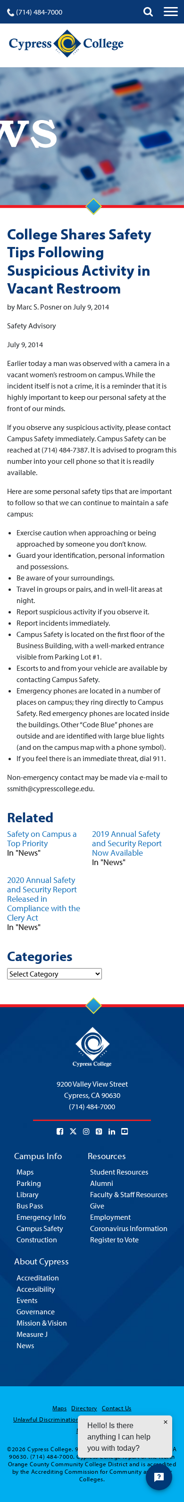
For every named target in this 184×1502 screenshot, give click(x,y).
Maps (25, 1171)
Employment (110, 1217)
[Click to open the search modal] (148, 12)
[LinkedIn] (112, 1131)
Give (97, 1205)
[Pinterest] (99, 1131)
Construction (37, 1239)
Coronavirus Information (128, 1228)
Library (28, 1194)
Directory (84, 1408)
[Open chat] (159, 1477)
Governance (36, 1311)
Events (27, 1300)
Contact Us (117, 1408)
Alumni (101, 1183)
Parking (29, 1183)
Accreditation (38, 1277)
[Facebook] (60, 1131)
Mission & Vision (42, 1322)
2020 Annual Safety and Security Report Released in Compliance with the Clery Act (43, 898)
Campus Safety (40, 1228)
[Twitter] (73, 1131)
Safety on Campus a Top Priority (42, 838)
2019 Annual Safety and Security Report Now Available (127, 843)
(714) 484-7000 (39, 11)
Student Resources (119, 1171)
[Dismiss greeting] (165, 1422)
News (25, 1345)
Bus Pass (30, 1205)
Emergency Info (41, 1217)
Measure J (32, 1334)
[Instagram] (86, 1131)
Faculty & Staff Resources (128, 1194)
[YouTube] (124, 1131)
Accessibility (36, 1289)
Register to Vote (114, 1239)
